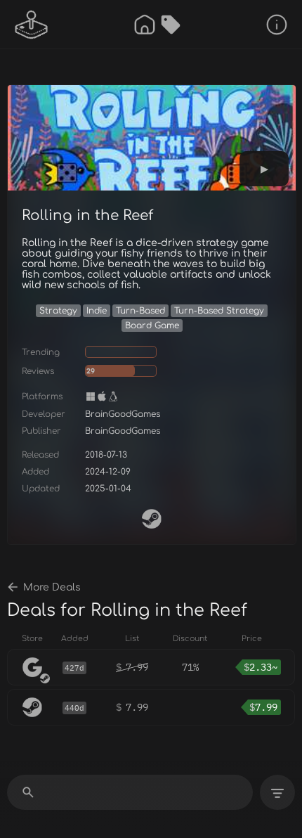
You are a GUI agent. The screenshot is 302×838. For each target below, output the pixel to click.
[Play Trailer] (264, 168)
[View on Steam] (151, 519)
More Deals (52, 587)
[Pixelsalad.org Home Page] (31, 24)
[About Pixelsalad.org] (276, 24)
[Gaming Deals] (170, 24)
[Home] (144, 24)
